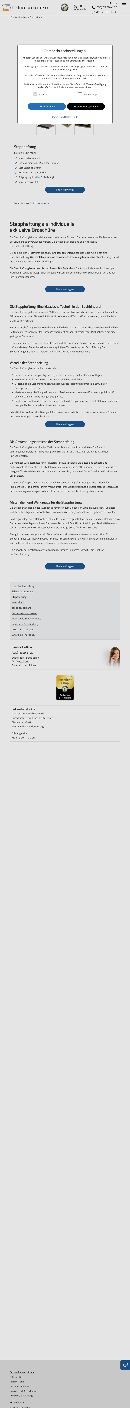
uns (76, 69)
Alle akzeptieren (47, 106)
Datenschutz (71, 117)
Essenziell (43, 94)
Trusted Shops (90, 94)
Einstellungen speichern (86, 106)
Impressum (58, 117)
